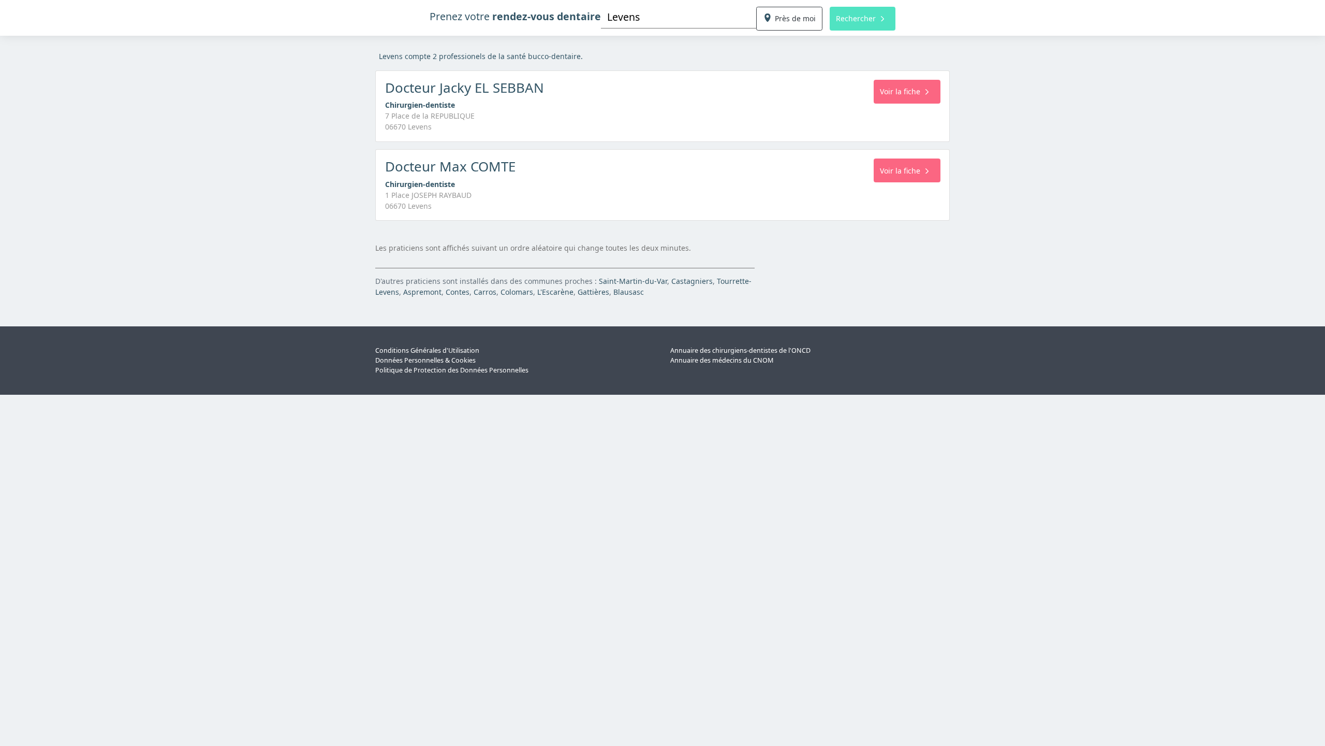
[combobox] (678, 16)
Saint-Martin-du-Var (633, 281)
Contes (457, 292)
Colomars (516, 292)
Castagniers (692, 281)
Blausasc (628, 292)
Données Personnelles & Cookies (425, 360)
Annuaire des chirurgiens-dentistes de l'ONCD (740, 350)
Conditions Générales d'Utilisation (427, 350)
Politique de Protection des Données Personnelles (451, 370)
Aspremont (422, 292)
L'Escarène (555, 292)
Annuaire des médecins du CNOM (721, 360)
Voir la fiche (900, 91)
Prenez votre (515, 16)
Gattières (593, 292)
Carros (485, 292)
